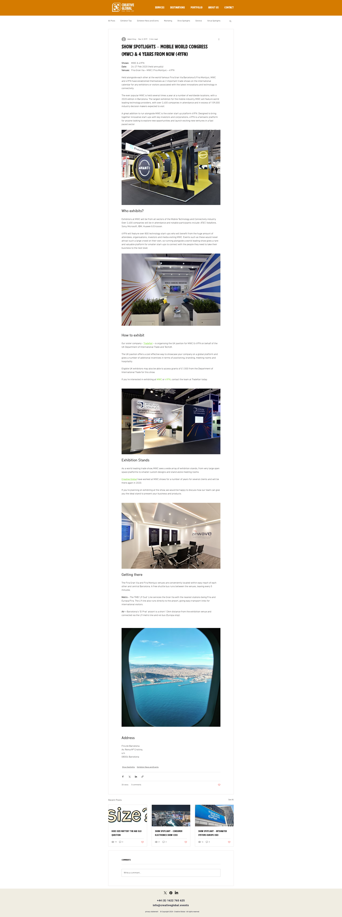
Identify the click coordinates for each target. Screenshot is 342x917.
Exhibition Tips (126, 21)
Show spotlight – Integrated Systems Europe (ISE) (212, 833)
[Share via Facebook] (123, 776)
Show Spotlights (183, 21)
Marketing (168, 21)
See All (231, 800)
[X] (165, 893)
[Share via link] (142, 776)
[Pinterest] (171, 893)
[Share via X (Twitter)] (129, 776)
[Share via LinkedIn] (136, 776)
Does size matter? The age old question (126, 833)
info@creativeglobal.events (171, 905)
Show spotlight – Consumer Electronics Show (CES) (168, 833)
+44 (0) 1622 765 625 (171, 900)
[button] (230, 21)
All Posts (111, 21)
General (198, 21)
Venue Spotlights (213, 21)
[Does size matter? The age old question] (127, 815)
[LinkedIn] (176, 893)
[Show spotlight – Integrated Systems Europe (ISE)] (214, 815)
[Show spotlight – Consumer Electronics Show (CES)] (171, 815)
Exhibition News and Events (148, 21)
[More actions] (218, 39)
